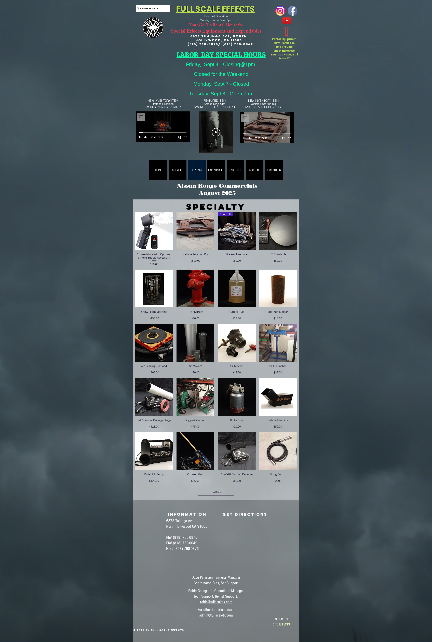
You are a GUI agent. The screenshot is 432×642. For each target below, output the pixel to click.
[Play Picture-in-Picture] (179, 137)
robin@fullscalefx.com (216, 602)
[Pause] (140, 137)
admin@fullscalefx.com (216, 615)
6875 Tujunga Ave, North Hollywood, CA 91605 (218, 38)
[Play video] (216, 132)
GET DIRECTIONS (245, 514)
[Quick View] (154, 231)
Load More (216, 492)
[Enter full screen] (185, 137)
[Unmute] (146, 137)
